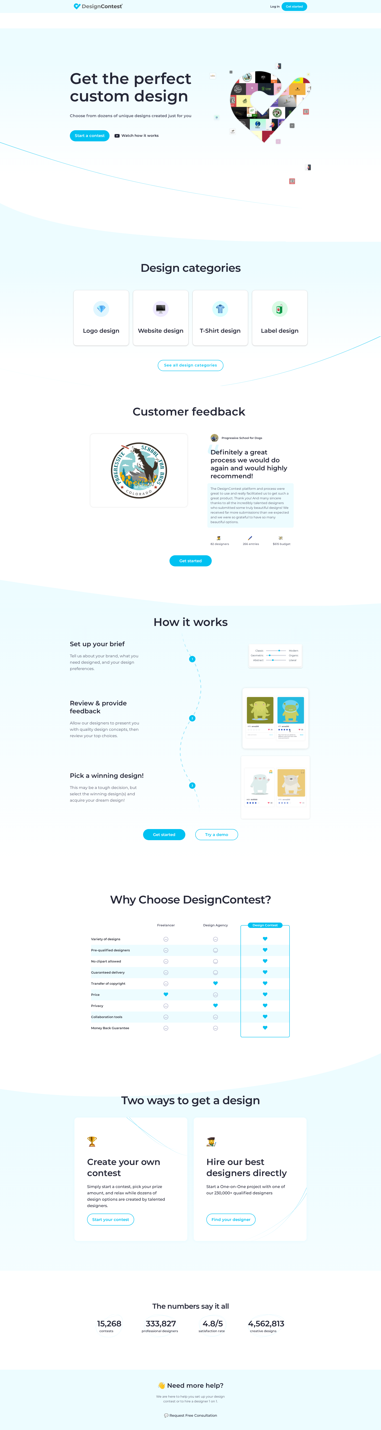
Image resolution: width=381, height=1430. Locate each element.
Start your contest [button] (110, 1219)
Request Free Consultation (190, 1415)
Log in (275, 6)
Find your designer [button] (231, 1219)
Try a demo (216, 834)
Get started (294, 6)
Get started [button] (190, 560)
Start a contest (90, 135)
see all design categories (190, 365)
